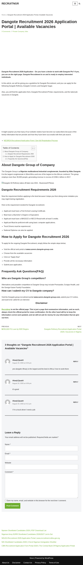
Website (8, 463)
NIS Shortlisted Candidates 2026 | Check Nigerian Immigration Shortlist (29, 542)
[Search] (79, 3)
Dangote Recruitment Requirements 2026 (21, 154)
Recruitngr (6, 309)
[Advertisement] (41, 54)
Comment (9, 472)
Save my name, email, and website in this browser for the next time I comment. (36, 500)
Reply (75, 361)
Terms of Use (54, 563)
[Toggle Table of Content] (32, 148)
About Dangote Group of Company (16, 151)
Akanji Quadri (18, 360)
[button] (41, 278)
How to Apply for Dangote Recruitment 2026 (19, 156)
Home (4, 15)
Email (7, 454)
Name (8, 444)
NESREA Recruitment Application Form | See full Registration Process (31, 140)
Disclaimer (16, 563)
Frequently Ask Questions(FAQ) (18, 159)
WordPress (49, 558)
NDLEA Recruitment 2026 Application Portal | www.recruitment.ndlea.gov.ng (31, 538)
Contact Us (27, 563)
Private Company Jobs (20, 31)
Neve (32, 558)
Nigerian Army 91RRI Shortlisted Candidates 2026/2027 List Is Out (27, 534)
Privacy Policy (40, 563)
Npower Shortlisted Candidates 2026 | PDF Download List (24, 530)
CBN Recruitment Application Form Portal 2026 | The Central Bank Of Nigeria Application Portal (38, 546)
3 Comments (6, 31)
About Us (5, 563)
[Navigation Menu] (75, 3)
